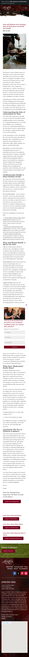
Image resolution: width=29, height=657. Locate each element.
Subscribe (14, 347)
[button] (26, 305)
